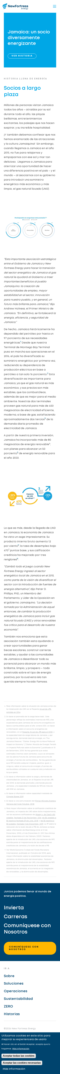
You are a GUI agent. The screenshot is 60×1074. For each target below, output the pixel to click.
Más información (20, 1049)
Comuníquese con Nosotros (27, 929)
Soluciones (13, 983)
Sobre (9, 976)
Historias (12, 1014)
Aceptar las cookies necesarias (22, 1062)
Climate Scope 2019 (14, 797)
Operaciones (15, 991)
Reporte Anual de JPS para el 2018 (37, 732)
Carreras (15, 917)
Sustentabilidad (18, 999)
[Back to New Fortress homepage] (15, 6)
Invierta (14, 908)
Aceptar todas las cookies (18, 1055)
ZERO (8, 1006)
